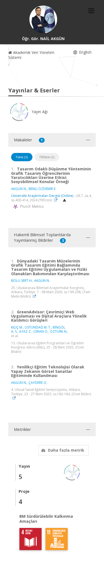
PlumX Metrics (31, 206)
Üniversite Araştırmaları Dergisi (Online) (42, 195)
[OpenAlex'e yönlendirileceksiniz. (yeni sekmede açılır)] (64, 200)
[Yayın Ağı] (72, 472)
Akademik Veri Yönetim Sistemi (31, 55)
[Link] (57, 200)
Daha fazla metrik (66, 450)
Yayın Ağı (39, 111)
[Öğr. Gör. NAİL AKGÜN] (43, 19)
